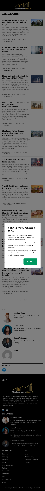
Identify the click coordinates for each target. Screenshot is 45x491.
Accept (30, 261)
